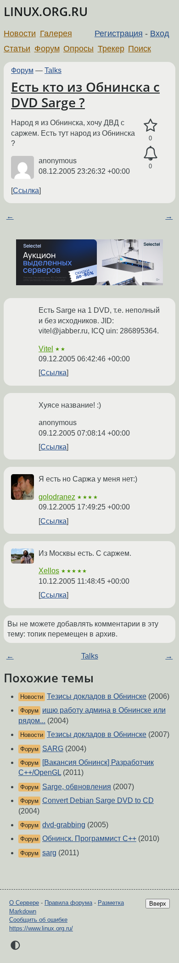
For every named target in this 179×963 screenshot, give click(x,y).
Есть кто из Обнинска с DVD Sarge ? (85, 94)
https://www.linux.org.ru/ (41, 928)
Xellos (49, 571)
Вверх (157, 903)
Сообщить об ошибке (38, 919)
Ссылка (26, 190)
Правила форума (68, 902)
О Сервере (24, 902)
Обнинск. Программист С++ (89, 838)
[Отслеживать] (150, 153)
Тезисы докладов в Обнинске (96, 696)
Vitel (46, 349)
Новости (20, 33)
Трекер (111, 48)
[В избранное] (150, 125)
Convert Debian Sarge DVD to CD (98, 800)
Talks (53, 70)
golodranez (57, 497)
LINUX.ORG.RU (46, 12)
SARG (52, 749)
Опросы (78, 48)
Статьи (17, 48)
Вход (159, 33)
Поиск (139, 48)
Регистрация (119, 33)
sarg (49, 853)
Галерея (56, 33)
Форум (47, 48)
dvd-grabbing (63, 825)
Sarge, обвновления (76, 787)
